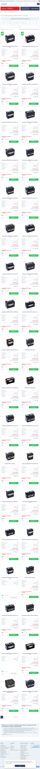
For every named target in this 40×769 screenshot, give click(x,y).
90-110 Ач (23, 22)
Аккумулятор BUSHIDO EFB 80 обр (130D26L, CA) (10, 236)
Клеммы (2, 755)
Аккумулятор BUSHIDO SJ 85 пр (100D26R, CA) (10, 160)
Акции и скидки (23, 746)
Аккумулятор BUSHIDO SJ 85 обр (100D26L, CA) (10, 85)
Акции (23, 1)
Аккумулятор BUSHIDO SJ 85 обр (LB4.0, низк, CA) (10, 654)
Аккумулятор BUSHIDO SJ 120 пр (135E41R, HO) (10, 387)
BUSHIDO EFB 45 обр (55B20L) (30, 387)
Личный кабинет (23, 756)
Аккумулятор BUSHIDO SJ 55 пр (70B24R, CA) (10, 501)
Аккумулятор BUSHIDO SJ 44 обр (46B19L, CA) (30, 539)
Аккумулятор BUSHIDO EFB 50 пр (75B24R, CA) (30, 615)
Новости (20, 1)
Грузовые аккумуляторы (5, 747)
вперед (15, 717)
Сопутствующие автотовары (4, 757)
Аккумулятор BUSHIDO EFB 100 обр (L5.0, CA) (10, 539)
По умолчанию (3, 29)
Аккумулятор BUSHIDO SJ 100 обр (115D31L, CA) (10, 47)
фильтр (20, 26)
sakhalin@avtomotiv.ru (35, 747)
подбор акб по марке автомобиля (20, 18)
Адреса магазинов (23, 745)
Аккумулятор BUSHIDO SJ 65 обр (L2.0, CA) (10, 273)
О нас (17, 1)
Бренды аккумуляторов (14, 749)
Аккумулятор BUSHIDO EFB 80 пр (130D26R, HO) (30, 692)
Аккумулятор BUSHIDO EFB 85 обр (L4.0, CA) (30, 46)
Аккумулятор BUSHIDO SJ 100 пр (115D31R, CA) (10, 311)
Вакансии (12, 747)
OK (20, 765)
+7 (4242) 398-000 (36, 746)
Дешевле (7, 29)
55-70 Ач (10, 22)
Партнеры (12, 746)
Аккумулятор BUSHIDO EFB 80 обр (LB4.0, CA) (10, 615)
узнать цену (14, 597)
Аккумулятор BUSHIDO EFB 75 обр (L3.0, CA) (30, 198)
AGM (30, 22)
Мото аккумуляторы (4, 748)
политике (10, 763)
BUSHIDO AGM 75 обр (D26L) (10, 463)
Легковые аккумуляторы (3, 746)
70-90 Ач (16, 22)
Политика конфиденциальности (24, 753)
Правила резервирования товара (24, 755)
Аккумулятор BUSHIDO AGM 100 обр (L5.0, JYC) (30, 502)
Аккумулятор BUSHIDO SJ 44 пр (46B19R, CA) (30, 463)
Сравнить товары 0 (33, 1)
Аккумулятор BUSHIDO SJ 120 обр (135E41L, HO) (30, 654)
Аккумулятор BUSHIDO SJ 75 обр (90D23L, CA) (30, 84)
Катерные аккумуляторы (3, 750)
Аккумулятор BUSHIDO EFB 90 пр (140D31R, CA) (30, 274)
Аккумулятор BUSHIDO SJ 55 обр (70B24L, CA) (10, 122)
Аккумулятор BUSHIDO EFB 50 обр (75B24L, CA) (30, 161)
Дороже (11, 29)
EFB (36, 22)
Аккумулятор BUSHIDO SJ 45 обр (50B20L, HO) (10, 349)
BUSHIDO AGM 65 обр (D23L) (30, 349)
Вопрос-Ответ (23, 747)
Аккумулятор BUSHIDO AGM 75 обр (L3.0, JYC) (30, 425)
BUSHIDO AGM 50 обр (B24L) (30, 577)
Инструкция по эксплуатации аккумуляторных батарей (23, 759)
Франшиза (26, 1)
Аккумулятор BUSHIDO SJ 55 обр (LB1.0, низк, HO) (10, 578)
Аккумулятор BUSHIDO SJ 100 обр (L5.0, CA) (30, 311)
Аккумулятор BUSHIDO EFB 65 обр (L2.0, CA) (10, 425)
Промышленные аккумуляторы (4, 752)
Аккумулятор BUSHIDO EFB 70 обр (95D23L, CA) (10, 198)
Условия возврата (23, 748)
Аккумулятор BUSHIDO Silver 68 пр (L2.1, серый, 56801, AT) (10, 692)
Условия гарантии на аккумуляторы (24, 750)
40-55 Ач (3, 22)
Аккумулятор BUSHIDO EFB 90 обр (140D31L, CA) (30, 123)
